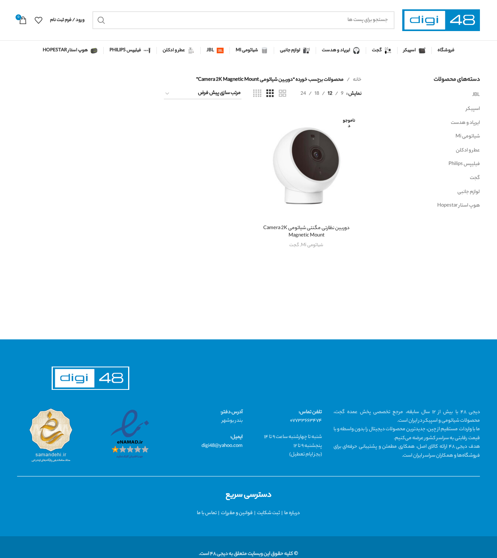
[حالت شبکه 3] (270, 94)
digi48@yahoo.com (222, 446)
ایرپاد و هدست (465, 123)
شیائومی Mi (467, 136)
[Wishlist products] (38, 20)
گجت (475, 178)
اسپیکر (473, 109)
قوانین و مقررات (237, 513)
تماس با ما (207, 513)
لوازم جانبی (468, 192)
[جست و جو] (101, 20)
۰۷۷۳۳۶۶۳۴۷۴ (306, 421)
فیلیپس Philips (464, 164)
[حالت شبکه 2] (282, 94)
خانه (357, 80)
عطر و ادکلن (468, 150)
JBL (476, 95)
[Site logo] (441, 20)
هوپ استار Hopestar (458, 206)
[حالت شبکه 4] (257, 94)
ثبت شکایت (268, 513)
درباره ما (292, 513)
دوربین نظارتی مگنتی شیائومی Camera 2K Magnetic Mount (306, 232)
